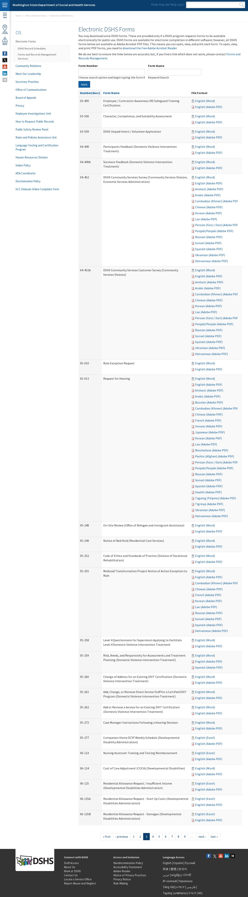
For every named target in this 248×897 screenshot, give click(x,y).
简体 (166, 869)
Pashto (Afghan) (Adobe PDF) (214, 456)
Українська (185, 881)
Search (241, 5)
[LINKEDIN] (5, 73)
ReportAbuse (5, 43)
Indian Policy (23, 165)
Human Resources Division (32, 157)
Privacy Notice (122, 879)
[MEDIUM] (5, 80)
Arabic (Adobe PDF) (207, 195)
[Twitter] (214, 856)
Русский (190, 863)
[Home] (5, 5)
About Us (69, 867)
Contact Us (71, 875)
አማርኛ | (181, 887)
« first (107, 836)
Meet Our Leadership (28, 74)
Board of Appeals (26, 97)
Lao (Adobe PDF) (206, 219)
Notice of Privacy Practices (129, 875)
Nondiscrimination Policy (128, 863)
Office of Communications (31, 90)
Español (178, 863)
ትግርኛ (192, 893)
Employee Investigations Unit (33, 113)
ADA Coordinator (26, 173)
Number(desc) (90, 93)
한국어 (182, 869)
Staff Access (71, 863)
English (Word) (205, 101)
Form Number (88, 66)
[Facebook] (208, 856)
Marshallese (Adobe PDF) (211, 450)
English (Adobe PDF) (208, 107)
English (167, 863)
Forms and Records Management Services (37, 56)
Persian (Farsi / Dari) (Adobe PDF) (217, 225)
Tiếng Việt (169, 887)
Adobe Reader (121, 871)
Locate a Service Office (78, 879)
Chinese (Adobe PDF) (209, 207)
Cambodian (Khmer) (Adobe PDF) (217, 201)
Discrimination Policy (28, 181)
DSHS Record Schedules (32, 48)
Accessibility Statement (127, 867)
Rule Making (120, 883)
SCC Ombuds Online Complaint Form (37, 189)
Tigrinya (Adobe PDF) (209, 504)
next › (202, 836)
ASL (200, 893)
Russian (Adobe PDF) (208, 237)
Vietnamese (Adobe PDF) (211, 261)
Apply (84, 84)
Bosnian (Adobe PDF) (209, 402)
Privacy (20, 105)
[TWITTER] (5, 60)
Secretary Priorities (27, 82)
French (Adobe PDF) (208, 420)
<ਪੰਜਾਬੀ (186, 875)
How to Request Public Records (35, 121)
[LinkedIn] (226, 856)
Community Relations (28, 66)
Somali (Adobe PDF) (208, 243)
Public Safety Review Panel (32, 129)
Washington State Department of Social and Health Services (54, 5)
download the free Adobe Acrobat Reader (150, 48)
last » (214, 836)
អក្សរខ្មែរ (175, 875)
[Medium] (232, 856)
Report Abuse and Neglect (80, 883)
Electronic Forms (26, 41)
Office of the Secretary (36, 15)
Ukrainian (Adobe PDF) (210, 255)
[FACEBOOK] (5, 53)
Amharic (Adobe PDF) (209, 189)
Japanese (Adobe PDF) (210, 432)
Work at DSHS (72, 871)
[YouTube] (220, 856)
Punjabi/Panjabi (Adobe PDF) (214, 231)
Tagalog (167, 893)
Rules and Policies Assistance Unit (36, 137)
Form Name (156, 66)
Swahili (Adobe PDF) (208, 492)
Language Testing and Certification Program (37, 147)
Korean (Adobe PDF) (208, 213)
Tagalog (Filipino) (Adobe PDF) (215, 498)
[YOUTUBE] (5, 66)
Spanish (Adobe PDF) (209, 249)
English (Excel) (205, 738)
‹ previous (121, 836)
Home (19, 15)
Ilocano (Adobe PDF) (208, 426)
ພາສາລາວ (180, 893)
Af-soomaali (170, 881)
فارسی (190, 887)
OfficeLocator (5, 32)
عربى (166, 875)
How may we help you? (167, 4)
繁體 (173, 869)
